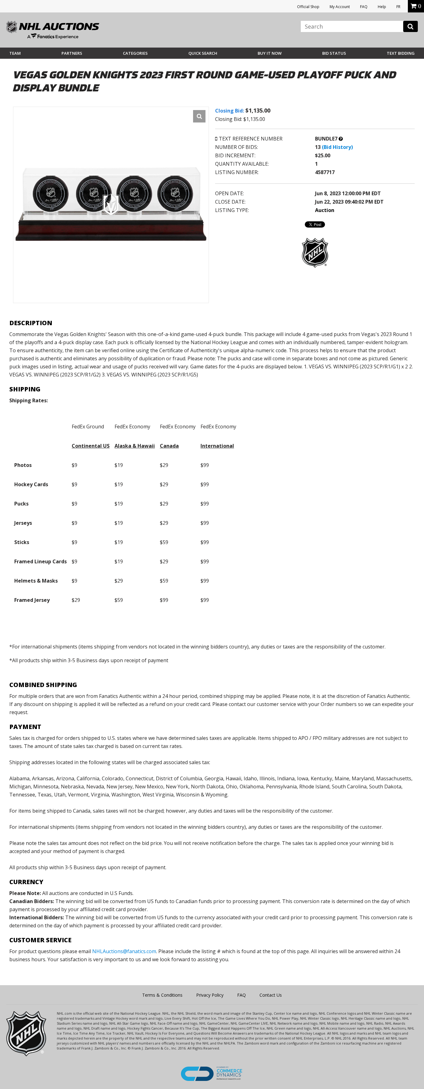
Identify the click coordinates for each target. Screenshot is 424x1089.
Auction (324, 210)
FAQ (364, 6)
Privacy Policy (209, 995)
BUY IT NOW (270, 53)
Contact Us (270, 995)
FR (398, 6)
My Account (340, 6)
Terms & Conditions (162, 995)
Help (382, 6)
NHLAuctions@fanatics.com (124, 951)
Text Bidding (401, 53)
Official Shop (308, 6)
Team (15, 53)
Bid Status (334, 53)
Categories (135, 53)
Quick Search (202, 53)
